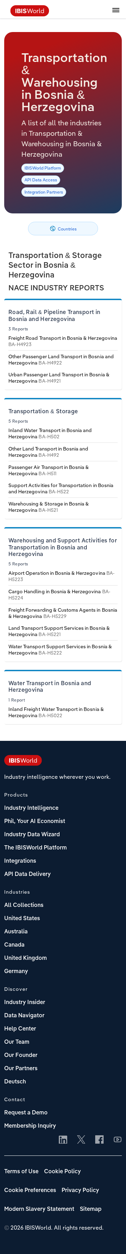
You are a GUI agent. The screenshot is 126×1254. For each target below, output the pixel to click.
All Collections (23, 905)
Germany (16, 971)
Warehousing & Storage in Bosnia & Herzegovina (48, 507)
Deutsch (15, 1082)
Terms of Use (21, 1172)
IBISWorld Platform (42, 168)
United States (22, 919)
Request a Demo (26, 1113)
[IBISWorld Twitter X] (81, 1140)
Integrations (20, 861)
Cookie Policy (62, 1172)
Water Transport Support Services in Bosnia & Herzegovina (60, 649)
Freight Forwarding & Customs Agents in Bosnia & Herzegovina (62, 613)
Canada (14, 945)
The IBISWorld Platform (35, 848)
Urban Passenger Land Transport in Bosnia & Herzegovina (59, 377)
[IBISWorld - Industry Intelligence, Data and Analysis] (29, 14)
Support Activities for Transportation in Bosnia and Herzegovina (60, 488)
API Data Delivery (27, 874)
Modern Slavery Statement (39, 1209)
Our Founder (20, 1055)
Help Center (20, 1029)
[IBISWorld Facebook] (99, 1140)
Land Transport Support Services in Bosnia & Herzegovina (59, 631)
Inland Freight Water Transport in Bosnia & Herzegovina (56, 712)
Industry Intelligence (31, 808)
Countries (67, 229)
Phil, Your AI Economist (34, 821)
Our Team (16, 1042)
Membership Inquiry (30, 1126)
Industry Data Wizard (32, 835)
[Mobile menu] (116, 14)
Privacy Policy (80, 1190)
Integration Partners (43, 192)
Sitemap (91, 1209)
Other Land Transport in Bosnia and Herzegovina (48, 452)
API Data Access (40, 179)
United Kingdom (25, 958)
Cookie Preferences (30, 1190)
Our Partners (20, 1069)
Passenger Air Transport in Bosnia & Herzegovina (48, 470)
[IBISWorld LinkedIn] (63, 1140)
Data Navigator (24, 1016)
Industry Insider (24, 1002)
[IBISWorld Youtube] (117, 1140)
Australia (16, 932)
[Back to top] (110, 1238)
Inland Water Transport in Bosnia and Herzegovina (50, 433)
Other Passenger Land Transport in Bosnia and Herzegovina (61, 359)
